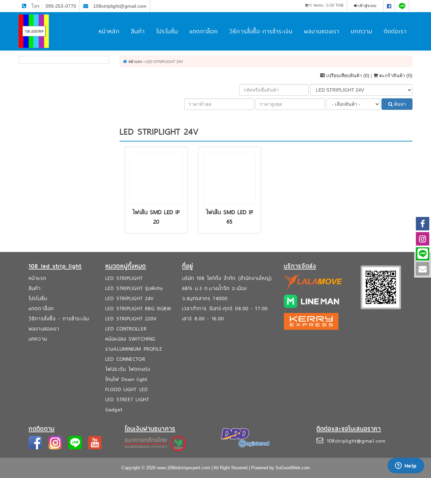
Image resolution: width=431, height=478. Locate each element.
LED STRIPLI (119, 278)
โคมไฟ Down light (126, 379)
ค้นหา (399, 104)
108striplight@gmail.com (119, 6)
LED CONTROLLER (126, 328)
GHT (137, 278)
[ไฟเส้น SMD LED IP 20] (156, 177)
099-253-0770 (60, 6)
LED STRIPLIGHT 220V (131, 318)
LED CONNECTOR (125, 359)
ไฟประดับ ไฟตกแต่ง (127, 369)
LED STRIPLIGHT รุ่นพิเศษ (134, 288)
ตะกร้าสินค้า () (395, 75)
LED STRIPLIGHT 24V (129, 298)
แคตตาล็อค (204, 31)
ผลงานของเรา (321, 31)
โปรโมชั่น (167, 31)
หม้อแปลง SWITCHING (130, 338)
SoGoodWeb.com (292, 467)
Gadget (114, 409)
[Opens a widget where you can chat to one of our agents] (405, 466)
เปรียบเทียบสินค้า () (348, 75)
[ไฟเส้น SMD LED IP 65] (230, 177)
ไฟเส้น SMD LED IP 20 (156, 217)
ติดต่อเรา (395, 31)
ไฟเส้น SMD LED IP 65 (229, 217)
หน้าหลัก (109, 31)
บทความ (361, 31)
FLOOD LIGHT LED (126, 389)
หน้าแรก (37, 278)
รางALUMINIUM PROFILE (133, 349)
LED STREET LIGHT (127, 399)
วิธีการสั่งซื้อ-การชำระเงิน (261, 31)
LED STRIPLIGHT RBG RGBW (138, 308)
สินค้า (138, 31)
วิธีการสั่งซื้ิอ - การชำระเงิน (59, 318)
